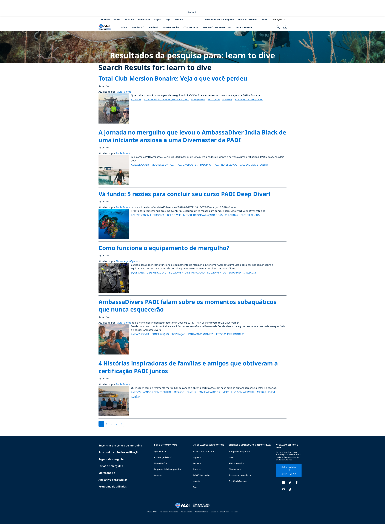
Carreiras (158, 475)
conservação (160, 334)
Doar (195, 487)
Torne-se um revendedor (240, 475)
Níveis (231, 457)
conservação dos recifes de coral (166, 99)
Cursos (117, 19)
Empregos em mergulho (217, 27)
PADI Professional (225, 164)
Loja (168, 19)
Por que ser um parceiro (239, 451)
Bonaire (136, 99)
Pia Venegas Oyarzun (128, 261)
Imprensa (197, 457)
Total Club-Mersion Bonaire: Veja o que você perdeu (173, 78)
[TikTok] (290, 489)
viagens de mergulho (249, 99)
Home (124, 27)
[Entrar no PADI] (284, 27)
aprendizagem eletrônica (147, 215)
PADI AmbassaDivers (201, 334)
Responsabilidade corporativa (167, 469)
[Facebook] (296, 483)
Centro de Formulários (220, 512)
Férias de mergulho (111, 466)
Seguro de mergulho (112, 459)
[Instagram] (283, 483)
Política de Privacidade (169, 512)
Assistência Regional (238, 481)
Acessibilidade (186, 512)
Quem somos (160, 451)
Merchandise (107, 473)
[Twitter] (290, 483)
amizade (179, 392)
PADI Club (129, 19)
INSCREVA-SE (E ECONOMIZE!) (289, 470)
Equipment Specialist (242, 272)
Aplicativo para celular (113, 479)
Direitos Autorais (201, 512)
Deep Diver (174, 215)
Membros (178, 19)
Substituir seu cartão (247, 19)
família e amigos (209, 392)
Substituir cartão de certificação (119, 452)
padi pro (205, 164)
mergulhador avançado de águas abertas (210, 215)
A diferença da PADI (162, 457)
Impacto (196, 481)
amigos (136, 392)
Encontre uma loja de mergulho (219, 19)
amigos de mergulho (157, 392)
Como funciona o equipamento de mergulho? (164, 248)
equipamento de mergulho (148, 272)
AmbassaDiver (140, 164)
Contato (234, 512)
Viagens (158, 19)
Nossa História (160, 463)
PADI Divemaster (187, 164)
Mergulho (138, 27)
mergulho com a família (238, 392)
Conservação (144, 19)
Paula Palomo (123, 91)
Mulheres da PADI (163, 164)
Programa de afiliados (113, 486)
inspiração (178, 334)
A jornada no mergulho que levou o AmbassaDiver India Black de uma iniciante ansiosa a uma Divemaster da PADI (192, 136)
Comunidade (190, 27)
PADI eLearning (250, 215)
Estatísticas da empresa (203, 451)
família (191, 392)
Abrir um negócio (236, 463)
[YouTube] (283, 489)
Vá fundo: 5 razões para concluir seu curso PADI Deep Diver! (184, 194)
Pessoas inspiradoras (230, 334)
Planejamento (235, 469)
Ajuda (264, 19)
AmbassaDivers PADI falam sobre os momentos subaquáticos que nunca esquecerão (187, 305)
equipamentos (216, 272)
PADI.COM (105, 19)
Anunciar (197, 469)
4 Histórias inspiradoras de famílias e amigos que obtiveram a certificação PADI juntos (188, 367)
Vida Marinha (244, 27)
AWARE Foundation (201, 475)
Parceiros (197, 463)
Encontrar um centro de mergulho (120, 445)
